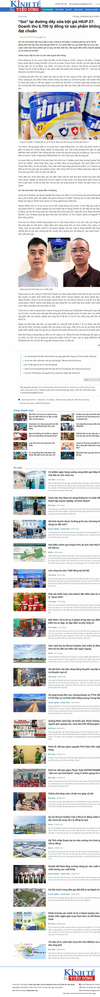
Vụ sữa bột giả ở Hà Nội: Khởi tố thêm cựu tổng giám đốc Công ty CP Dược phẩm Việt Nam (60, 356)
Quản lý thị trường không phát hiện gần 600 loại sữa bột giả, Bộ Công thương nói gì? (58, 369)
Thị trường (48, 10)
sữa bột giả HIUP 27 (29, 400)
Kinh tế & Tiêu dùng (27, 403)
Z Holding (51, 400)
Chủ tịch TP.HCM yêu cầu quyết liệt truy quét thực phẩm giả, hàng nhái (52, 373)
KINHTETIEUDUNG (43, 403)
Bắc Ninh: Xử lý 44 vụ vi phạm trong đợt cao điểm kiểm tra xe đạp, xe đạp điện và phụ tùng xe (43, 416)
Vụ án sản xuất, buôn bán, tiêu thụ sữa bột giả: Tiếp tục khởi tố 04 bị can (53, 361)
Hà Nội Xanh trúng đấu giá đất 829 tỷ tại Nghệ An (74, 889)
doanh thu (42, 400)
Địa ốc (69, 10)
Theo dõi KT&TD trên (27, 37)
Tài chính (59, 10)
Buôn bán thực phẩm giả (64, 400)
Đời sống (51, 505)
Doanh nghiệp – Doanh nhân (59, 529)
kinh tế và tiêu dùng (82, 400)
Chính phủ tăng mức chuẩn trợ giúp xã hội (70, 793)
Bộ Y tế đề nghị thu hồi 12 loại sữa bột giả (41, 365)
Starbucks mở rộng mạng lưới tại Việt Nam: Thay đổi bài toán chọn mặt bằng (43, 426)
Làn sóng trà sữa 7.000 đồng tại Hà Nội (68, 570)
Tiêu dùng (78, 10)
